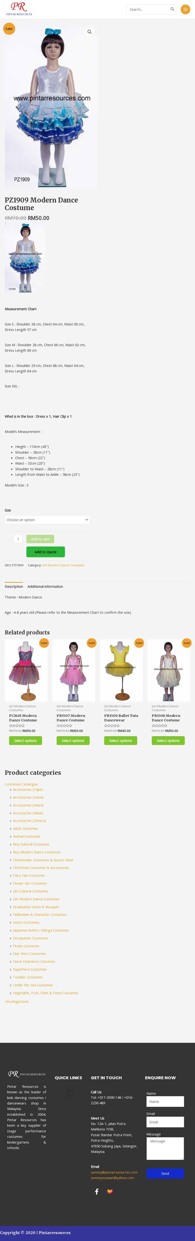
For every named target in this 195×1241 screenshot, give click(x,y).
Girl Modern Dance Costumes (63, 565)
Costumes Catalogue (21, 784)
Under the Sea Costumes (33, 985)
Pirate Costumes (26, 945)
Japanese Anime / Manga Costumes (41, 930)
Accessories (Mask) (28, 812)
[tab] (14, 586)
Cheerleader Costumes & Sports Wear (43, 859)
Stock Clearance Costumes (34, 961)
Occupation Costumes (30, 938)
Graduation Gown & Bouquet (36, 906)
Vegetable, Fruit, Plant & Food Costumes (45, 992)
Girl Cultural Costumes (30, 891)
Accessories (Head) (28, 805)
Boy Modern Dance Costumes (37, 852)
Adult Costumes (25, 828)
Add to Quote (46, 551)
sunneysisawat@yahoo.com (112, 1177)
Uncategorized (16, 1001)
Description (14, 586)
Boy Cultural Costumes (31, 844)
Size (8, 510)
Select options (25, 740)
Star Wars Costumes (29, 953)
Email (150, 1113)
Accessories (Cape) (28, 789)
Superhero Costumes (30, 969)
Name (151, 1093)
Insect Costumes (26, 922)
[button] (70, 1093)
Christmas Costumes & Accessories (41, 867)
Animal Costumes (26, 836)
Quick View (26, 697)
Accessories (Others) (29, 820)
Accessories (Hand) (28, 797)
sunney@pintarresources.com (114, 1172)
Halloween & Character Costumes (40, 914)
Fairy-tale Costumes (29, 875)
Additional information (45, 586)
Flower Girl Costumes (30, 883)
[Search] (173, 9)
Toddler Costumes (28, 977)
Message (153, 1134)
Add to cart (40, 539)
